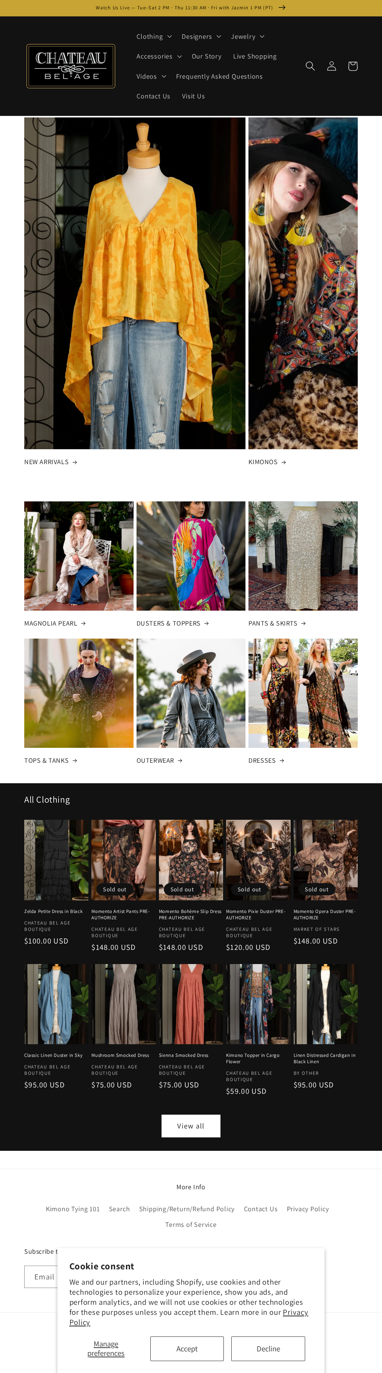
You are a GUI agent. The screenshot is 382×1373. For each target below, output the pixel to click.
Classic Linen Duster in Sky (53, 1055)
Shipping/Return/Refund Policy (187, 1208)
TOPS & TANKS (46, 760)
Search (119, 1208)
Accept (187, 1349)
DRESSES (262, 760)
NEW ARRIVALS (46, 461)
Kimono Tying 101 (73, 1208)
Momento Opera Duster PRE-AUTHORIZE (325, 914)
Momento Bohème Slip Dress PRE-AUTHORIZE (190, 914)
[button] (153, 36)
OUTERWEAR (155, 760)
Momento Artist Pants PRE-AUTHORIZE (120, 914)
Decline (268, 1349)
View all (190, 1126)
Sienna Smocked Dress (184, 1055)
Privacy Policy (308, 1208)
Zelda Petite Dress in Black (53, 911)
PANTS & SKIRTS (272, 623)
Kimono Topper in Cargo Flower (252, 1058)
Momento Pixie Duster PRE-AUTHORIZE (255, 914)
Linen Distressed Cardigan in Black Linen (325, 1058)
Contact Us (261, 1208)
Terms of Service (190, 1224)
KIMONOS (263, 461)
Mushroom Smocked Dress (120, 1055)
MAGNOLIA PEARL (50, 623)
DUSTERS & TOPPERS (169, 623)
